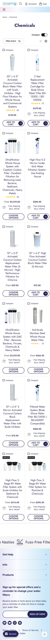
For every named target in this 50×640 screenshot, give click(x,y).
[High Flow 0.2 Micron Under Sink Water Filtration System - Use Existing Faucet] (37, 146)
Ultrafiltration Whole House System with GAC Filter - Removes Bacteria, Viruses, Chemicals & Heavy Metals (12, 340)
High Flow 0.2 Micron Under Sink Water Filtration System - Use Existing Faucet (37, 168)
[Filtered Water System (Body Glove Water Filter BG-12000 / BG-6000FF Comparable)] (37, 393)
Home (5, 17)
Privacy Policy (9, 630)
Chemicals (13, 17)
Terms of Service (30, 630)
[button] (43, 4)
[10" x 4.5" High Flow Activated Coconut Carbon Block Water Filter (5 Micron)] (37, 239)
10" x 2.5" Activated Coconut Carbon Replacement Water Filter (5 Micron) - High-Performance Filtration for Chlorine (12, 266)
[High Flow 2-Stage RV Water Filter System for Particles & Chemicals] (37, 466)
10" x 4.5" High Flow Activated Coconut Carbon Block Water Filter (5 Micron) (37, 259)
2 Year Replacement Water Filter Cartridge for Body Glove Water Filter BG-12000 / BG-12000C (37, 88)
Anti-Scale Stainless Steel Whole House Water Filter (37, 335)
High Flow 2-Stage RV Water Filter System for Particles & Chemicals (37, 487)
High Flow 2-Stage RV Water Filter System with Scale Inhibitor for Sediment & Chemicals (12, 488)
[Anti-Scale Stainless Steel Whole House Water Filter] (37, 316)
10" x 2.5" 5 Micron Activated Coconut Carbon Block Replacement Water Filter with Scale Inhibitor (12, 417)
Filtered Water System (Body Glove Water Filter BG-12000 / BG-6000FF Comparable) (37, 415)
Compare (36, 35)
